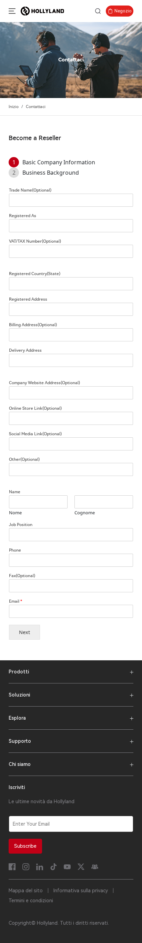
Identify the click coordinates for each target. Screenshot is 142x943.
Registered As (22, 216)
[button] (10, 11)
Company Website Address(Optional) (44, 383)
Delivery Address (25, 350)
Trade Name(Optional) (30, 190)
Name (14, 492)
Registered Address (28, 299)
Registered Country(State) (34, 274)
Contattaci (35, 106)
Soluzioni (19, 695)
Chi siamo (20, 764)
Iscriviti (17, 787)
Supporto (20, 741)
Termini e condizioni (31, 900)
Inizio (14, 106)
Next (24, 632)
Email (15, 601)
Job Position (20, 525)
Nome (15, 513)
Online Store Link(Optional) (35, 408)
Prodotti (19, 671)
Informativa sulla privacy (80, 890)
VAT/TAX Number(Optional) (35, 241)
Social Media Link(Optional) (35, 434)
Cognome (84, 513)
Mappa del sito (26, 890)
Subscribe (25, 846)
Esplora (17, 718)
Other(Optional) (24, 459)
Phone (15, 550)
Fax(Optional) (22, 576)
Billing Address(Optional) (33, 325)
